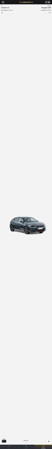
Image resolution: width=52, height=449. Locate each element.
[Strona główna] (26, 2)
